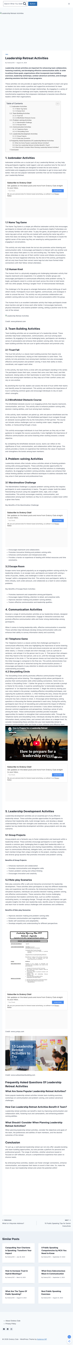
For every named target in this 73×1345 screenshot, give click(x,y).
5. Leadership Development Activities (24, 134)
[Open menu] (69, 3)
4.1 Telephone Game (21, 129)
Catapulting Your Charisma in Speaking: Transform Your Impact (18, 1250)
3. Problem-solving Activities (21, 120)
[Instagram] (11, 1329)
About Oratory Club (13, 1321)
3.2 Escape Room (20, 124)
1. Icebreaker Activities (19, 106)
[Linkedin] (7, 1329)
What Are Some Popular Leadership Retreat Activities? (32, 143)
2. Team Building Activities (20, 113)
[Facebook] (4, 1329)
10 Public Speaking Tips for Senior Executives (58, 1223)
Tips (6, 54)
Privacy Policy (11, 1324)
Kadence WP (42, 1339)
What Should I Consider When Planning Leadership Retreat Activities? (37, 147)
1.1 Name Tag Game (21, 109)
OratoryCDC (11, 62)
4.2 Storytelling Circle (22, 131)
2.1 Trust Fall (19, 115)
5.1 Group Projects (20, 136)
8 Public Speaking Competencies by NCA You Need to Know (53, 1250)
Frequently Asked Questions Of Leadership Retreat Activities (32, 141)
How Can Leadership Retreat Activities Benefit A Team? (32, 145)
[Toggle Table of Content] (56, 103)
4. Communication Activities (21, 127)
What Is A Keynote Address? (13, 1221)
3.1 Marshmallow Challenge (23, 122)
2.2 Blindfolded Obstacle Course (25, 118)
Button (32, 4)
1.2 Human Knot (20, 111)
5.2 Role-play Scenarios (22, 138)
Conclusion (15, 150)
